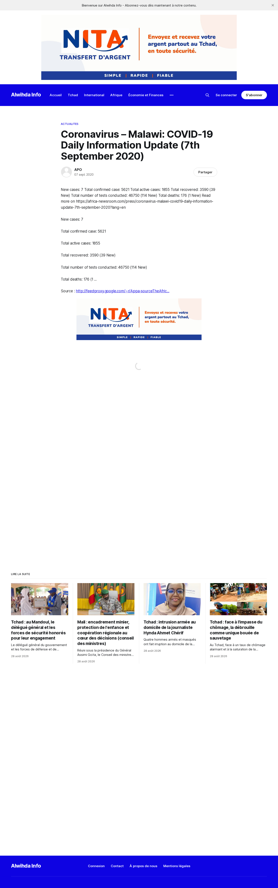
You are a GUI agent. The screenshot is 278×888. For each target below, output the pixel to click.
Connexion (96, 866)
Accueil (56, 95)
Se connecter (226, 95)
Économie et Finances (145, 95)
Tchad (73, 95)
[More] (171, 95)
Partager (205, 172)
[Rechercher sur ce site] (207, 95)
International (94, 95)
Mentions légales (176, 866)
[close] (272, 5)
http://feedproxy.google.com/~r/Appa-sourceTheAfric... (122, 291)
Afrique (116, 95)
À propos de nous (143, 866)
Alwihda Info (26, 94)
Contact (117, 866)
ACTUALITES (69, 124)
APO (78, 169)
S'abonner (254, 95)
